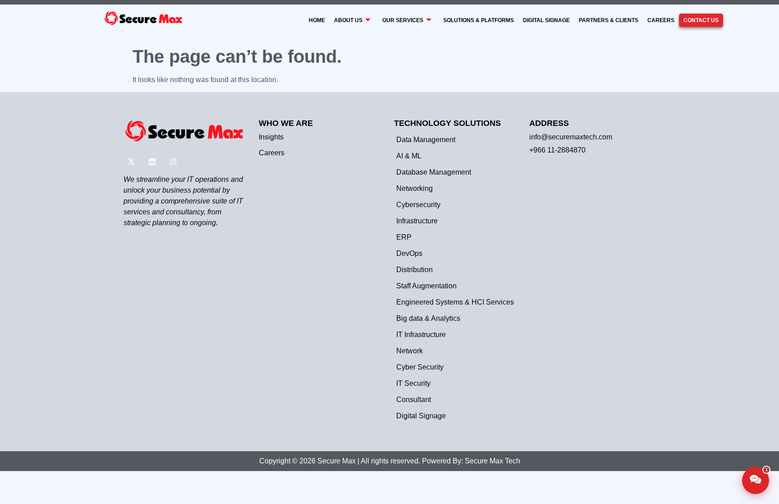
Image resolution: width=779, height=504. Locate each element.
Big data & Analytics (428, 318)
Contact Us (701, 20)
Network (409, 351)
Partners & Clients (608, 20)
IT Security (413, 383)
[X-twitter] (131, 162)
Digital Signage (546, 20)
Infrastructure (417, 221)
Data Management (425, 139)
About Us (348, 20)
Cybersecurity (418, 204)
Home (317, 20)
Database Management (433, 172)
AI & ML (409, 156)
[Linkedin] (152, 162)
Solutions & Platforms (478, 20)
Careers (660, 20)
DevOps (409, 253)
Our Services (402, 20)
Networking (414, 188)
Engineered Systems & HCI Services (455, 302)
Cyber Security (420, 367)
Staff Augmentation (426, 286)
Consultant (413, 399)
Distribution (414, 269)
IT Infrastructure (421, 334)
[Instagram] (172, 162)
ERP (404, 237)
